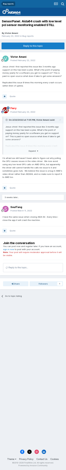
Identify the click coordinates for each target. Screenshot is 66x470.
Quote (13, 96)
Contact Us (41, 459)
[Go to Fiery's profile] (5, 110)
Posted (22, 60)
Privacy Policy (26, 459)
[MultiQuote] (4, 96)
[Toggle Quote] (7, 120)
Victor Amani (11, 33)
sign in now (8, 249)
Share (16, 284)
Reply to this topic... (18, 267)
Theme (11, 459)
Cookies (54, 459)
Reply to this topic (33, 46)
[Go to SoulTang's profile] (5, 209)
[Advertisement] (33, 335)
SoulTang (16, 207)
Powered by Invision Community (33, 465)
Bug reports (28, 36)
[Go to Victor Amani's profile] (5, 59)
